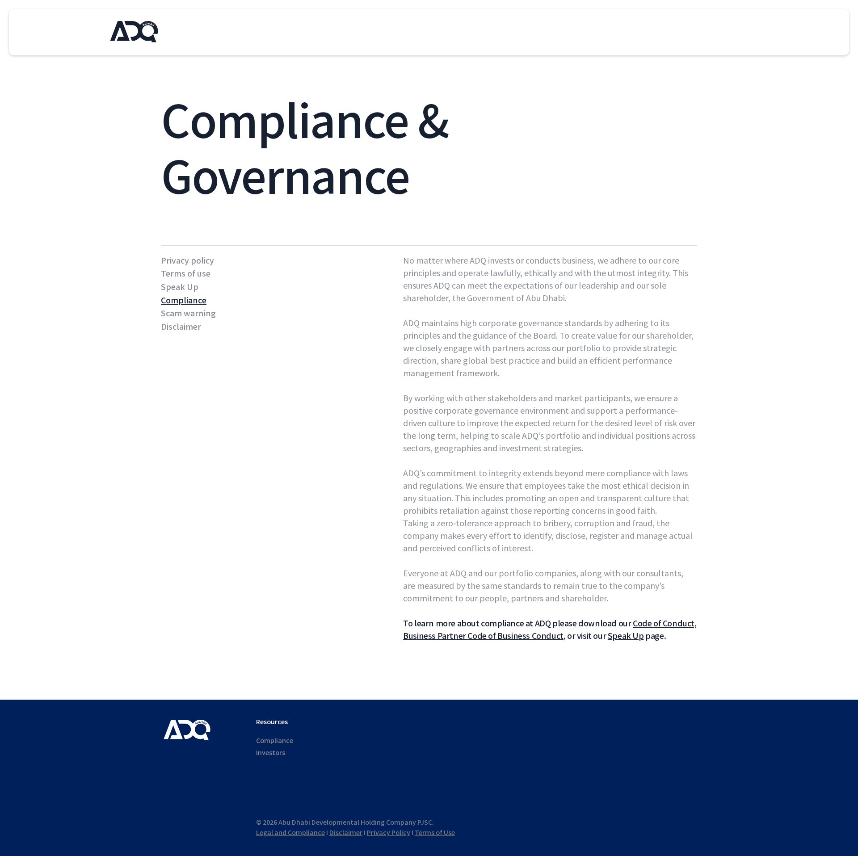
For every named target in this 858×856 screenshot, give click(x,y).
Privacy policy (187, 261)
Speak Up (179, 287)
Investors (270, 753)
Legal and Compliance (290, 833)
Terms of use (185, 274)
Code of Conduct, (665, 623)
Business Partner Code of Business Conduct (483, 636)
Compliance (183, 300)
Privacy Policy (388, 833)
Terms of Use (435, 833)
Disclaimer (181, 327)
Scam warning (188, 313)
